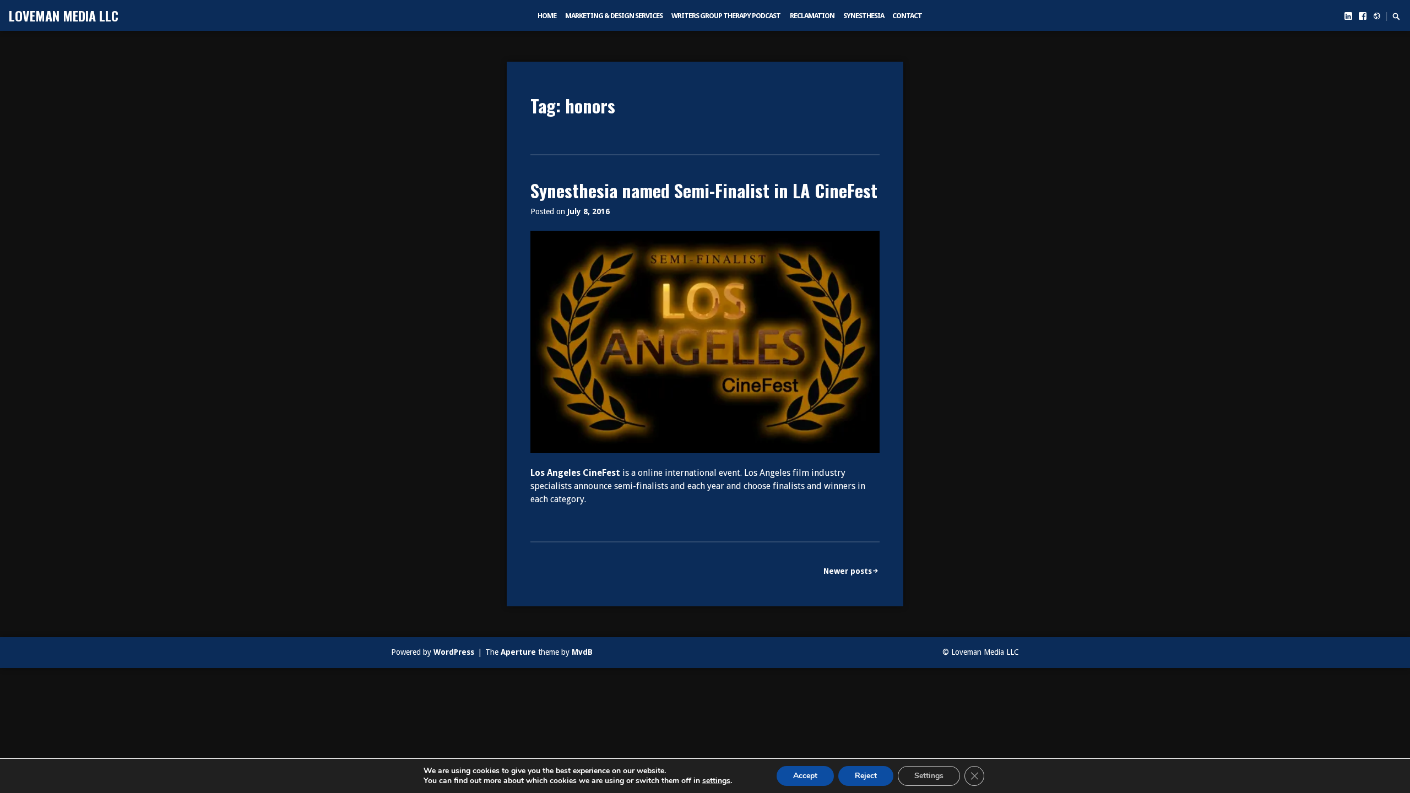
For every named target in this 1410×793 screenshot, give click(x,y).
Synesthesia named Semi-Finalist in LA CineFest (703, 190)
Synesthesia (863, 16)
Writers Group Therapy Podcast (725, 16)
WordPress (453, 652)
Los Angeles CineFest (575, 473)
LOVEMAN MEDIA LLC (63, 15)
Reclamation (812, 16)
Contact (907, 16)
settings (716, 781)
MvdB (582, 652)
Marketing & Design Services (614, 16)
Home (547, 16)
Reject (866, 775)
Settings (928, 775)
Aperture (518, 652)
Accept (805, 775)
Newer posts (847, 571)
